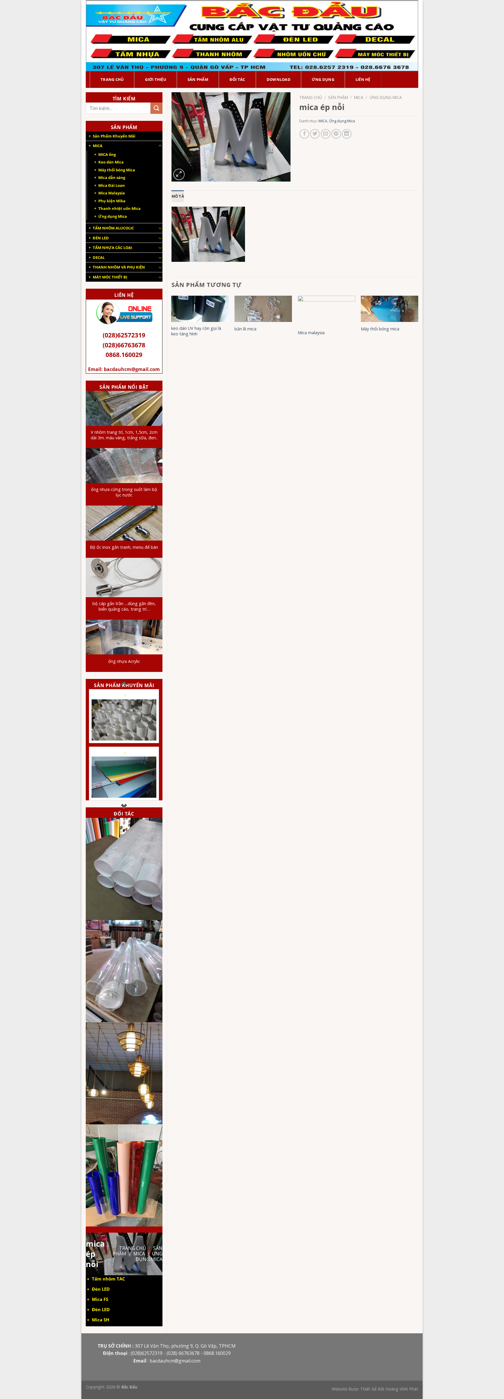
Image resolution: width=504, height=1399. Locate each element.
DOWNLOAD (278, 79)
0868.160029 (124, 355)
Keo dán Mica (111, 162)
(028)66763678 (124, 345)
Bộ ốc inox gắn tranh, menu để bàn (124, 547)
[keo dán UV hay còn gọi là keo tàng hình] (200, 309)
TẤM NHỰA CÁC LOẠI (112, 247)
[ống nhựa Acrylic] (124, 637)
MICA (97, 145)
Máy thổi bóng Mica (116, 170)
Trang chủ (132, 1248)
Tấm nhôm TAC (108, 1279)
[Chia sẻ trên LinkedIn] (346, 134)
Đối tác (237, 79)
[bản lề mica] (263, 309)
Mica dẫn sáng (111, 177)
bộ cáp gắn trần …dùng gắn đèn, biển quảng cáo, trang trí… (124, 606)
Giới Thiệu (155, 79)
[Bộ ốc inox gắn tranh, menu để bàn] (124, 523)
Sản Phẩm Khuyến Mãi (114, 136)
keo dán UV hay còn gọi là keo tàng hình (196, 331)
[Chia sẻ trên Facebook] (304, 134)
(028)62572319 (124, 335)
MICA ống (107, 154)
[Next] (418, 327)
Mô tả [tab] (178, 196)
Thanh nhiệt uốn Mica (119, 208)
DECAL (99, 257)
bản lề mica (245, 329)
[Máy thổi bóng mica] (389, 309)
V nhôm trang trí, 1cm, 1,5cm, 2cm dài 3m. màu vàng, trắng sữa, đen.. (124, 435)
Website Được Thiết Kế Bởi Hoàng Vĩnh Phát (375, 1389)
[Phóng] (179, 174)
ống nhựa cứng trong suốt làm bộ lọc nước (124, 492)
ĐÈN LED (101, 238)
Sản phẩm (198, 79)
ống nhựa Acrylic (124, 661)
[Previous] (171, 327)
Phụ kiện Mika (111, 200)
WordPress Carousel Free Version (126, 734)
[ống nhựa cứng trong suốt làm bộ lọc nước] (124, 465)
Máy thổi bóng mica (380, 329)
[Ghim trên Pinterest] (336, 134)
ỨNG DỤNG (323, 79)
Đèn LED (101, 1289)
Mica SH (100, 1320)
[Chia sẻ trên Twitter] (315, 134)
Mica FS (100, 1299)
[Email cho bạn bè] (325, 134)
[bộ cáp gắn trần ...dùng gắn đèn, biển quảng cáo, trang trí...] (124, 577)
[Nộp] (156, 108)
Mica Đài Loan (111, 185)
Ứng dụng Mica (112, 216)
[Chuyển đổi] (160, 145)
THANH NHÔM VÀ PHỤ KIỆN (119, 267)
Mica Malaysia (111, 193)
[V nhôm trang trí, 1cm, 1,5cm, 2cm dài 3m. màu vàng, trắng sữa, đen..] (124, 408)
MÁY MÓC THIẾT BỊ (110, 277)
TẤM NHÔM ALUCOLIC (113, 228)
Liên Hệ (363, 79)
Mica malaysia (311, 332)
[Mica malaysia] (326, 311)
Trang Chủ (112, 79)
